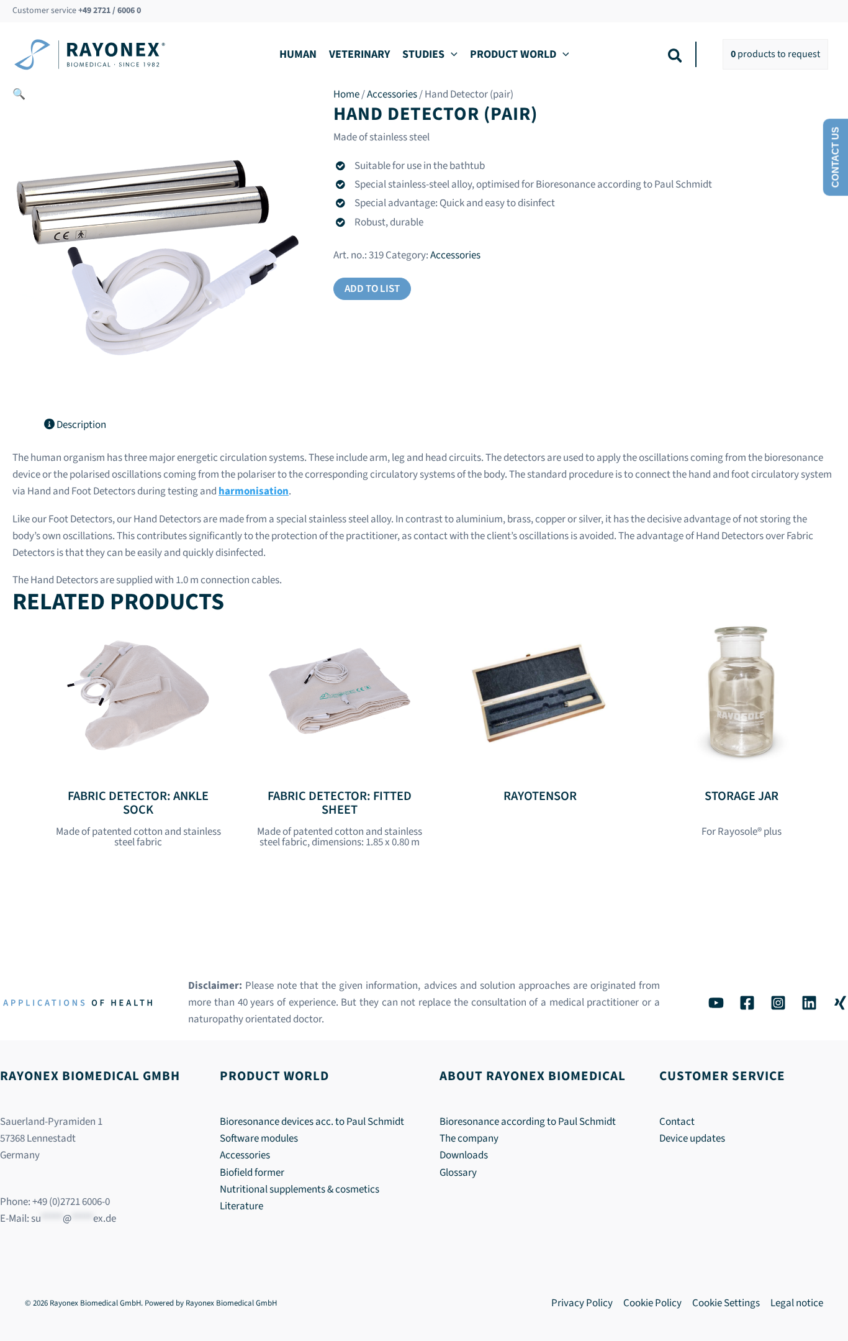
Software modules (259, 1138)
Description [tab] (80, 424)
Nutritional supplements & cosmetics (299, 1189)
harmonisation (254, 491)
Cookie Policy (652, 1303)
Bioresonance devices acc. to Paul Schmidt (312, 1121)
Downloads (464, 1155)
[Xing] (840, 1003)
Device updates (692, 1138)
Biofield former (252, 1172)
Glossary (458, 1172)
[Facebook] (747, 1003)
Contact (677, 1121)
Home (346, 94)
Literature (241, 1206)
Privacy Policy (582, 1303)
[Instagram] (778, 1003)
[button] (451, 54)
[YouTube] (716, 1003)
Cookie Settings (726, 1303)
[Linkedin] (809, 1003)
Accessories (392, 94)
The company (469, 1138)
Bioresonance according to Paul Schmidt (528, 1121)
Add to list (372, 288)
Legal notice (796, 1303)
